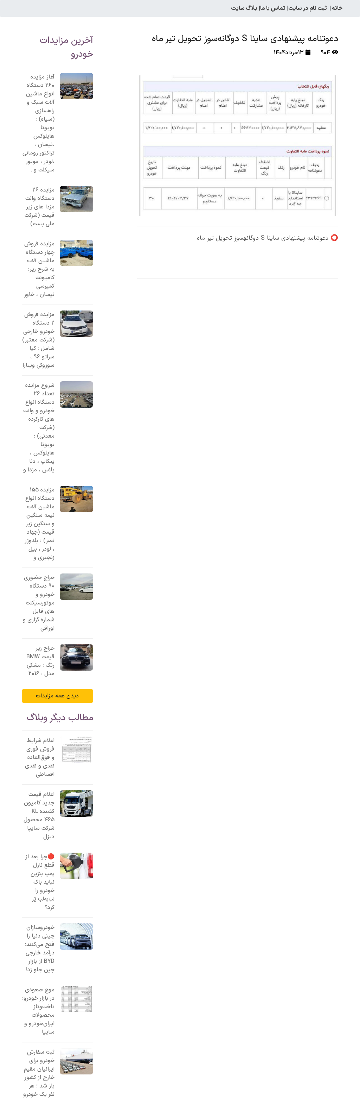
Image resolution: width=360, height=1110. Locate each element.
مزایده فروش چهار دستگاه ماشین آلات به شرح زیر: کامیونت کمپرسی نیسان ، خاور (39, 269)
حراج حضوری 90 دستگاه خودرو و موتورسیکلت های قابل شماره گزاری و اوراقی (38, 603)
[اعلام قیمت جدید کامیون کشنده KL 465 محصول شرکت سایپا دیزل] (76, 803)
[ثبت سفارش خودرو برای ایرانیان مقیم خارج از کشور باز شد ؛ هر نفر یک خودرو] (76, 1061)
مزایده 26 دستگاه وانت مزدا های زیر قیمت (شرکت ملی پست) (39, 207)
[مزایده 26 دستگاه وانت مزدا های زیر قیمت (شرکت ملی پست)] (76, 199)
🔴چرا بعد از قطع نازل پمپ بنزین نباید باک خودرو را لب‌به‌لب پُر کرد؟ (39, 882)
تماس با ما (272, 8)
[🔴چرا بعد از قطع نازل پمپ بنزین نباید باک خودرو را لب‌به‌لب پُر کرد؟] (76, 866)
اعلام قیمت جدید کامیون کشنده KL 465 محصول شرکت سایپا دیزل (39, 815)
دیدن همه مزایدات (57, 696)
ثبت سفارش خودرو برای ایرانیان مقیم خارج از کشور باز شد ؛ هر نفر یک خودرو (38, 1073)
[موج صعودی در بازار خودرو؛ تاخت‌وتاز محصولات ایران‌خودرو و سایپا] (76, 999)
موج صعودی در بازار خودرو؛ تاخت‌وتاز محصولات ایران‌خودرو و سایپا (38, 1011)
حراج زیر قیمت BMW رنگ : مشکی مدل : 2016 (40, 661)
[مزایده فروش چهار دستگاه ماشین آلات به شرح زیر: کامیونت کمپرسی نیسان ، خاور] (76, 253)
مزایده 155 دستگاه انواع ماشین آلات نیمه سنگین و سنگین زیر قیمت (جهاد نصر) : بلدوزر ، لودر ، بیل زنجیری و (39, 524)
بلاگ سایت (244, 8)
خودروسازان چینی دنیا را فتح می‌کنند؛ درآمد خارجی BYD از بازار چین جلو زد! (39, 948)
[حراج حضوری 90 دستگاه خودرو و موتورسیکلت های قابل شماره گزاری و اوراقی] (76, 586)
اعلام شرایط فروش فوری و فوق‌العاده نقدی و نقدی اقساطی (39, 757)
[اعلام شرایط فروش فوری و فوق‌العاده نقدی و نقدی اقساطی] (76, 749)
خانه (337, 8)
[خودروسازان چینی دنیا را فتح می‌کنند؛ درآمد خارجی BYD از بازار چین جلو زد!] (76, 936)
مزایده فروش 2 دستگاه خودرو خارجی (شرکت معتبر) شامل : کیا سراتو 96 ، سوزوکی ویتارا (38, 340)
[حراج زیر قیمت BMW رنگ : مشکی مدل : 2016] (76, 657)
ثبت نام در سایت (307, 8)
